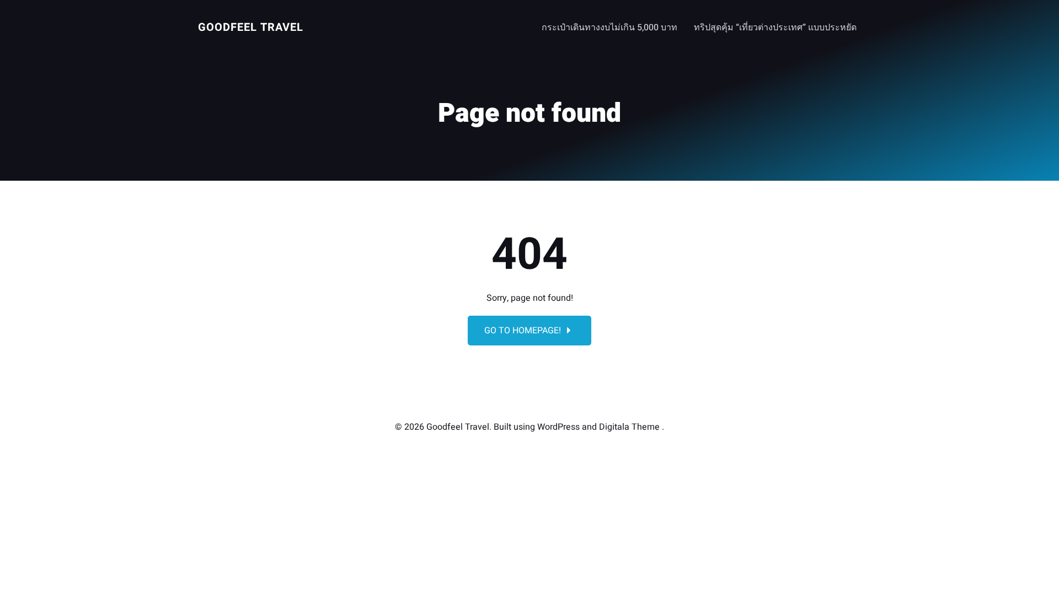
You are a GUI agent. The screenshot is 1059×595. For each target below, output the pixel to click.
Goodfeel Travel (250, 27)
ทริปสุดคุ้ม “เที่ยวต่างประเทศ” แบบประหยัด (775, 27)
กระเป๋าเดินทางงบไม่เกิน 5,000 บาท (609, 27)
